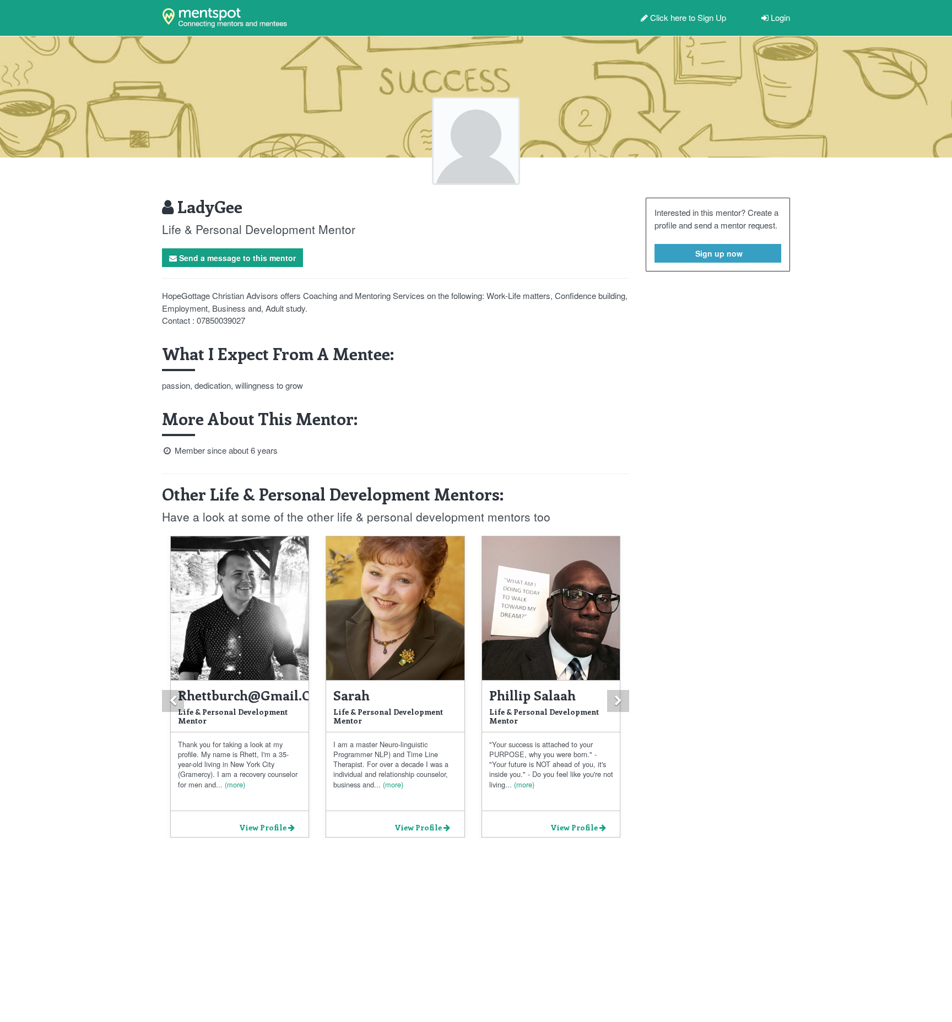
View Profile (263, 827)
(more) (234, 784)
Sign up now (718, 253)
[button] (173, 701)
